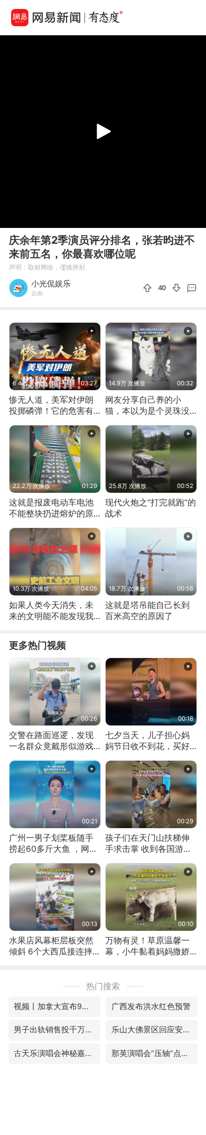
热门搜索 (103, 986)
